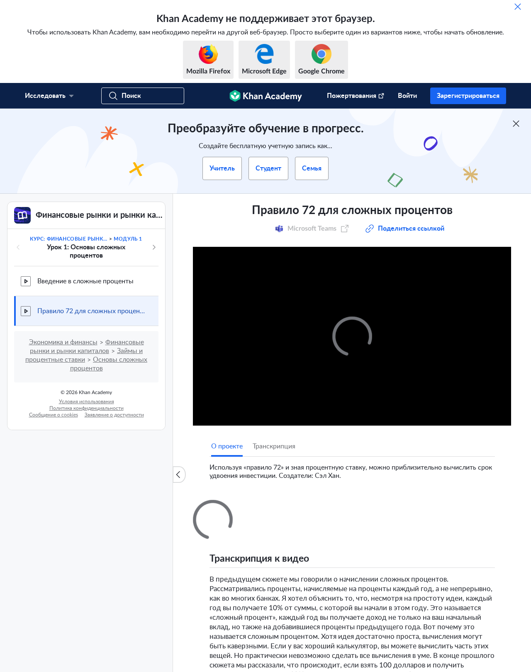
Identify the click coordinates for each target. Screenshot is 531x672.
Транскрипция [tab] (274, 446)
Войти (407, 96)
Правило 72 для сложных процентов (91, 311)
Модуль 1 (128, 238)
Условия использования (86, 401)
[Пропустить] (517, 6)
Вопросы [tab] (233, 507)
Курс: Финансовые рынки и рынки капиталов (68, 238)
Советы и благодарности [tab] (295, 507)
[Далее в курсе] (154, 247)
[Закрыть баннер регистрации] (516, 123)
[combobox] (450, 605)
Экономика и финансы (63, 342)
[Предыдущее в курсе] (18, 247)
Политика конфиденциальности (86, 408)
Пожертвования (351, 96)
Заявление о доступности (114, 414)
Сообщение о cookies (53, 414)
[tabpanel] (352, 468)
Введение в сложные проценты (85, 281)
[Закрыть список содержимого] (179, 474)
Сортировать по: (385, 605)
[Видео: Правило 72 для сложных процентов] (352, 336)
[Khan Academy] (265, 95)
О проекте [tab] (227, 446)
